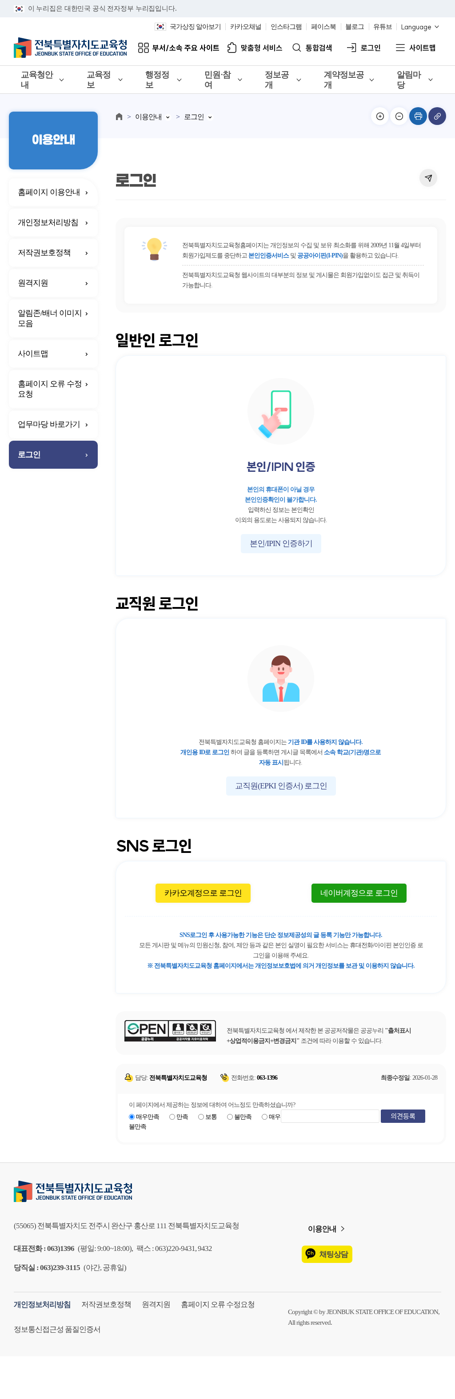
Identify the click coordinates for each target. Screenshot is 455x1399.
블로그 (354, 26)
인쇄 (418, 116)
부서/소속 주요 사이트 (186, 47)
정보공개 (277, 79)
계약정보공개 (344, 79)
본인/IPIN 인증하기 (281, 543)
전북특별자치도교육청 (228, 1191)
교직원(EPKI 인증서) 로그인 (281, 785)
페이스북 (323, 26)
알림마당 (409, 79)
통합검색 (319, 47)
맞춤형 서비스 (262, 47)
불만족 (242, 1117)
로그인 (371, 47)
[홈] (119, 116)
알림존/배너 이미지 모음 (50, 318)
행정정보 (157, 79)
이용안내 (148, 117)
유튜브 (382, 26)
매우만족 (147, 1117)
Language (416, 27)
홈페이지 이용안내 (49, 192)
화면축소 (399, 116)
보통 (211, 1117)
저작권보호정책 (44, 252)
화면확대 (380, 116)
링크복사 (437, 116)
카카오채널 (245, 26)
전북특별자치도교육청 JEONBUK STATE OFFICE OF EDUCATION (70, 47)
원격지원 (33, 282)
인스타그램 (286, 26)
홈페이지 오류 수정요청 (50, 388)
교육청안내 (37, 79)
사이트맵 (422, 47)
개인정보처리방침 (48, 222)
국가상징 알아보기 (195, 26)
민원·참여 (217, 79)
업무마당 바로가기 (49, 424)
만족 (182, 1117)
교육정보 (99, 79)
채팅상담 (333, 1254)
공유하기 (428, 178)
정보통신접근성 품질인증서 (57, 1329)
